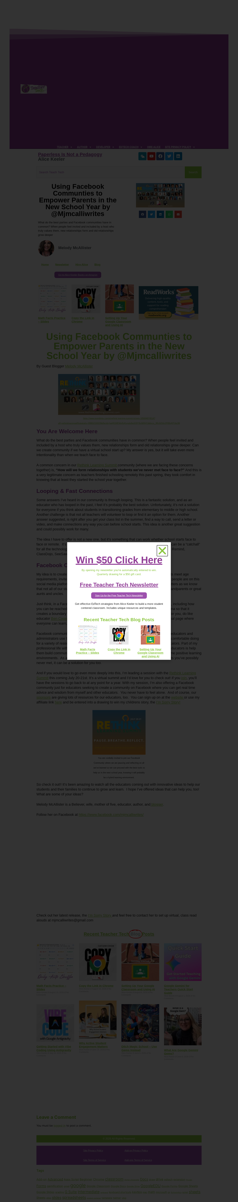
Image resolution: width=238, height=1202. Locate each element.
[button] (162, 550)
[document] (119, 601)
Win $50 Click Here (119, 560)
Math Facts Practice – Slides (87, 651)
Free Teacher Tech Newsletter (119, 584)
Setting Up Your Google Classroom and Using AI (150, 653)
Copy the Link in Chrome (119, 651)
